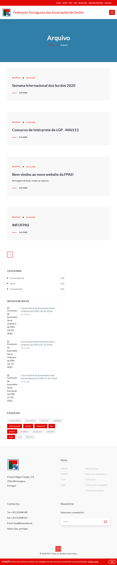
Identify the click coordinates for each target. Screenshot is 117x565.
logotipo (57, 420)
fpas (11, 437)
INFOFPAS (16, 77)
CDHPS (64, 3)
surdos (28, 426)
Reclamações (82, 3)
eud (19, 437)
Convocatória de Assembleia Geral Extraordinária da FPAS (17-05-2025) (39, 377)
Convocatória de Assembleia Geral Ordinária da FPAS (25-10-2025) (38, 343)
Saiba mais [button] (93, 561)
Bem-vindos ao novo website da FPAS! (43, 174)
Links (75, 3)
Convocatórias (37, 278)
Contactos (108, 3)
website (50, 431)
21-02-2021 (30, 217)
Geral (37, 283)
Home (52, 45)
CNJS (70, 3)
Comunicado (37, 289)
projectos (37, 431)
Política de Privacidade (96, 484)
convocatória (14, 420)
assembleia (30, 420)
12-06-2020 (30, 122)
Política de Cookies (94, 490)
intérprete (40, 426)
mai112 (12, 431)
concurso (45, 420)
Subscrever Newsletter (95, 3)
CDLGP (58, 3)
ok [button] (112, 561)
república (24, 431)
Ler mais (23, 92)
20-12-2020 (30, 166)
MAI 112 (30, 437)
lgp (51, 426)
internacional (14, 426)
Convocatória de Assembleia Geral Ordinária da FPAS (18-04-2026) (38, 309)
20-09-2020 (30, 77)
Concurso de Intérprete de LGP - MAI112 (45, 130)
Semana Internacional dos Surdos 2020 (43, 85)
